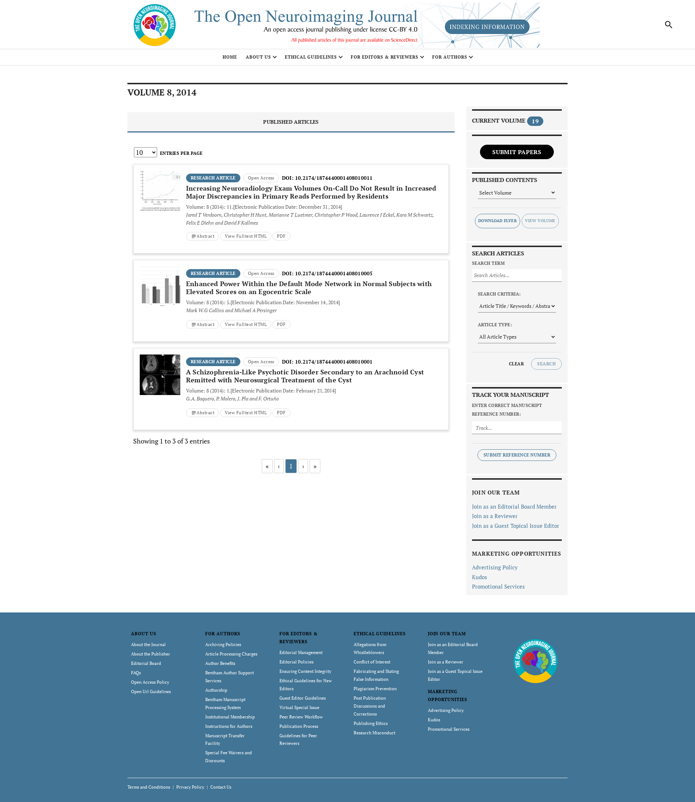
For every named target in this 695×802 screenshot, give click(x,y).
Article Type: (495, 324)
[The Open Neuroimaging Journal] (535, 660)
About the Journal (148, 644)
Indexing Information (487, 27)
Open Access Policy (150, 682)
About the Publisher (150, 654)
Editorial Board (146, 663)
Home (230, 57)
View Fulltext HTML (246, 236)
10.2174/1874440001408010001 (333, 361)
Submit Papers (516, 152)
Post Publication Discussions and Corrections (370, 706)
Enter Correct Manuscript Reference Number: (507, 410)
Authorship (216, 690)
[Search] (669, 24)
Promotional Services (498, 586)
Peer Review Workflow (301, 717)
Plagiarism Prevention (375, 688)
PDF (281, 236)
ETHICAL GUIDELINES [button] (311, 57)
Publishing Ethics (371, 723)
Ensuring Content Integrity (305, 671)
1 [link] (291, 466)
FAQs (136, 672)
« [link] (267, 466)
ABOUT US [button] (258, 57)
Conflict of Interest (372, 662)
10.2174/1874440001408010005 (333, 273)
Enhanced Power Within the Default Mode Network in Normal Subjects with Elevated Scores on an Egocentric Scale (309, 287)
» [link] (314, 466)
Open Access (261, 178)
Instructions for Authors (228, 726)
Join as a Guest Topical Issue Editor (515, 525)
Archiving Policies (223, 644)
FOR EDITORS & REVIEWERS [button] (384, 57)
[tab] (291, 122)
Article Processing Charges (231, 654)
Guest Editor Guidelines (302, 698)
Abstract (205, 236)
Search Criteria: (499, 294)
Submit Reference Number (517, 455)
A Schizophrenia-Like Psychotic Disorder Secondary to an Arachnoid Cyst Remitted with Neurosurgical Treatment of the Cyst (305, 376)
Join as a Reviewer (495, 515)
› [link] (303, 466)
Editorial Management (301, 652)
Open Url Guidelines (151, 691)
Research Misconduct (374, 732)
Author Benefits (220, 663)
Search (546, 363)
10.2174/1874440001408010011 (333, 177)
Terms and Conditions (148, 787)
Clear (516, 363)
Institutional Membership (230, 717)
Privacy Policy (190, 787)
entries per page (181, 153)
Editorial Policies (296, 662)
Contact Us (220, 787)
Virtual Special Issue (299, 707)
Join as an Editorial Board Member (514, 506)
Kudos (479, 577)
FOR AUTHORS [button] (449, 57)
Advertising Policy (495, 567)
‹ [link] (279, 466)
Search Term (488, 263)
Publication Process (298, 726)
